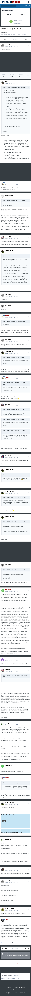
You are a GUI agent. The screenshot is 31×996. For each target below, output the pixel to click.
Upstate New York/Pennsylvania (18, 34)
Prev (5, 39)
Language (8, 987)
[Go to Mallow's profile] (2, 183)
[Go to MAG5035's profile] (2, 590)
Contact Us (22, 987)
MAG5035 (5, 32)
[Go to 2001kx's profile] (2, 82)
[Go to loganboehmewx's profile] (11, 21)
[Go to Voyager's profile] (2, 405)
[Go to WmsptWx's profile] (2, 237)
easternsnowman (10, 659)
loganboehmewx (17, 21)
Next (26, 39)
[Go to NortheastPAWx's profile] (2, 909)
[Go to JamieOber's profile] (2, 766)
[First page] (2, 39)
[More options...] (28, 46)
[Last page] (29, 39)
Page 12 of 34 (15, 39)
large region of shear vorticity (22, 931)
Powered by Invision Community (15, 989)
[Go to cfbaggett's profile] (2, 723)
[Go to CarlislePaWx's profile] (2, 196)
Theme (15, 987)
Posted (11, 46)
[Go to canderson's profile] (2, 456)
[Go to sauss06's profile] (2, 869)
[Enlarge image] (18, 398)
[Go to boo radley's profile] (2, 45)
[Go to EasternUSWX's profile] (2, 251)
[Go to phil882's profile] (2, 920)
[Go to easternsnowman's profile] (2, 659)
